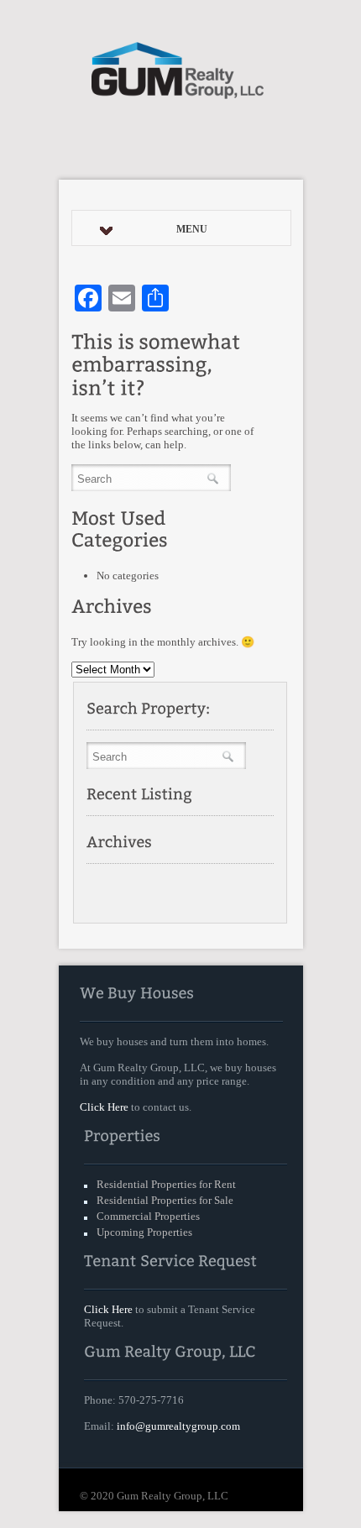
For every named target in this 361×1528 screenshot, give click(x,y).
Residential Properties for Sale (165, 1200)
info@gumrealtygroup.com (178, 1426)
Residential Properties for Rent (166, 1184)
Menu (191, 229)
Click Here (104, 1107)
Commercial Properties (148, 1216)
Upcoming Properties (144, 1232)
